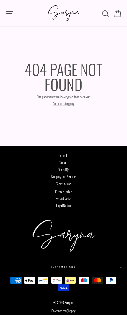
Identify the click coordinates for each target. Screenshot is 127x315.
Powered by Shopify (63, 310)
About (63, 155)
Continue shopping (63, 104)
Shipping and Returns (63, 176)
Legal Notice (63, 205)
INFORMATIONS (63, 267)
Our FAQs (63, 169)
